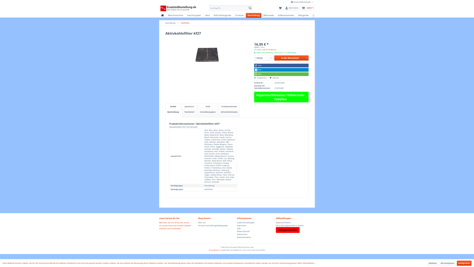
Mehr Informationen (306, 263)
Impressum (241, 225)
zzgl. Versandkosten (269, 50)
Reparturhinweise (283, 222)
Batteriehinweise (244, 237)
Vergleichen (261, 78)
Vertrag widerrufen (287, 230)
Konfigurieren (464, 263)
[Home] (162, 15)
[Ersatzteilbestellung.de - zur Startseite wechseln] (179, 9)
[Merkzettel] (280, 8)
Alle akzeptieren (447, 263)
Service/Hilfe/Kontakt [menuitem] (302, 2)
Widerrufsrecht (243, 231)
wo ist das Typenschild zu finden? (290, 225)
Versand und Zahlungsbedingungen (213, 225)
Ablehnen (433, 263)
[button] (281, 65)
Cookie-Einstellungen (246, 222)
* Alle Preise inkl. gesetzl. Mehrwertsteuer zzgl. (237, 247)
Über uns (202, 222)
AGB (238, 228)
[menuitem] (231, 8)
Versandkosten (214, 250)
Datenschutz (242, 234)
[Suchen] (250, 8)
